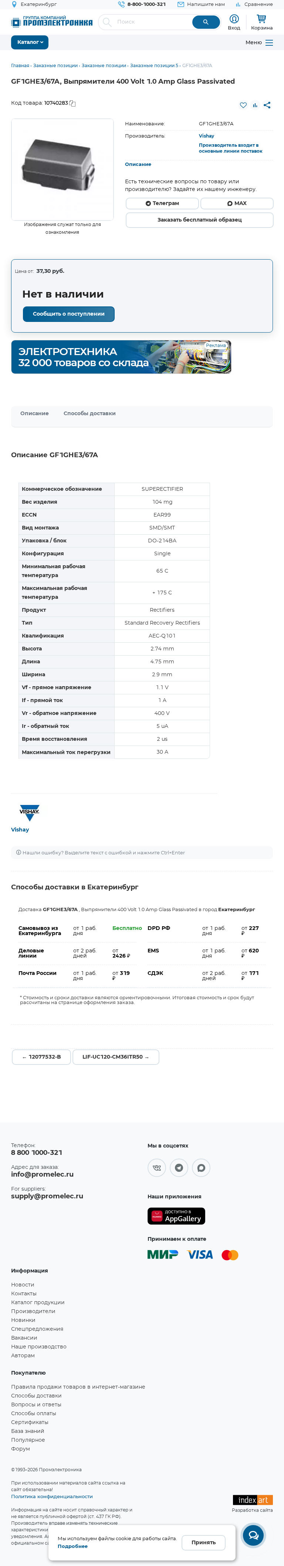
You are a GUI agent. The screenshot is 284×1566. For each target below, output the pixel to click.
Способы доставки (90, 413)
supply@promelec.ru (47, 1196)
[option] (62, 170)
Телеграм (166, 203)
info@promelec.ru (42, 1174)
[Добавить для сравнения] (255, 105)
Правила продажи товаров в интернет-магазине (78, 1387)
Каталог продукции (38, 1302)
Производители (33, 1311)
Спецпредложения (37, 1329)
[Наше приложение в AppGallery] (176, 1216)
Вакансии (24, 1338)
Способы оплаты (33, 1413)
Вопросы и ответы (36, 1404)
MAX (240, 203)
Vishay (206, 136)
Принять (204, 1542)
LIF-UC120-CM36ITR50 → (115, 1057)
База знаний (27, 1431)
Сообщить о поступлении (69, 314)
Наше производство (39, 1347)
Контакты (24, 1293)
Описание (138, 164)
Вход (234, 28)
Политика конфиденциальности (52, 1496)
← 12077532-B (41, 1057)
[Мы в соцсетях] (157, 1168)
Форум (20, 1449)
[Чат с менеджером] (253, 1535)
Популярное (28, 1440)
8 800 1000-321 (36, 1153)
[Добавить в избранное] (243, 105)
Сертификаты (29, 1422)
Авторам (23, 1355)
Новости (22, 1285)
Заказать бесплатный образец (200, 220)
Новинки (23, 1320)
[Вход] (234, 19)
